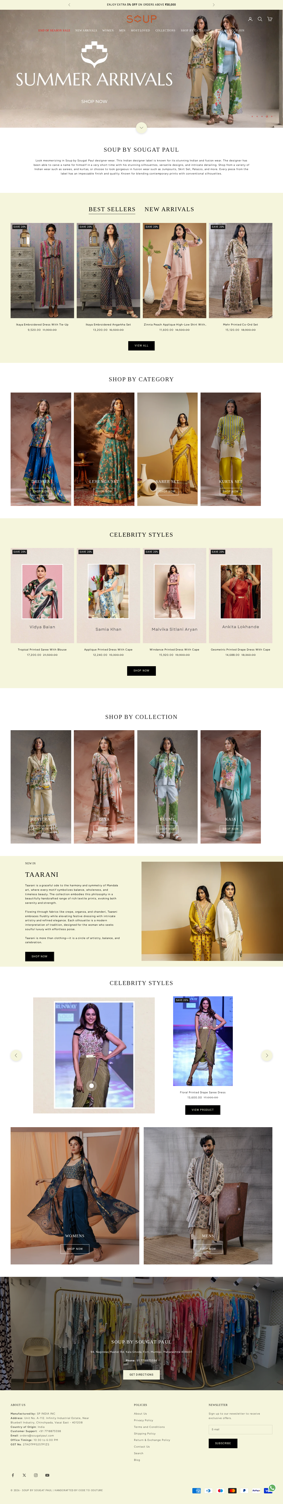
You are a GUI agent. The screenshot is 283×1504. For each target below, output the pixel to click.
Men (122, 30)
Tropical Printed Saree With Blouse (42, 649)
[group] (141, 69)
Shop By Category (195, 30)
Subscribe (223, 1443)
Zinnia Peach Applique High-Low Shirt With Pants (174, 325)
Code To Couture (90, 1490)
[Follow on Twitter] (24, 1475)
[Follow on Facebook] (13, 1475)
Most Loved (140, 30)
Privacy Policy (143, 1420)
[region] (141, 69)
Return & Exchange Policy (152, 1440)
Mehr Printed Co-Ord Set (240, 324)
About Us (140, 1413)
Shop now (40, 956)
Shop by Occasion (229, 30)
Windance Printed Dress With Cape (174, 649)
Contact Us (142, 1446)
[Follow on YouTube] (47, 1475)
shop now (41, 491)
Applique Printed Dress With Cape (108, 649)
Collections (165, 30)
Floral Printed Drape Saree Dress (203, 1092)
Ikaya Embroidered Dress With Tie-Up (42, 324)
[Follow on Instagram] (36, 1475)
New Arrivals (86, 30)
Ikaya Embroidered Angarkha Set (108, 324)
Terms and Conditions (149, 1427)
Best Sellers (112, 209)
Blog (137, 1459)
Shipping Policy (144, 1433)
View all (141, 345)
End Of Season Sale (54, 30)
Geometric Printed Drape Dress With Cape (240, 649)
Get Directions (142, 1374)
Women (108, 30)
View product (203, 1109)
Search (138, 1453)
